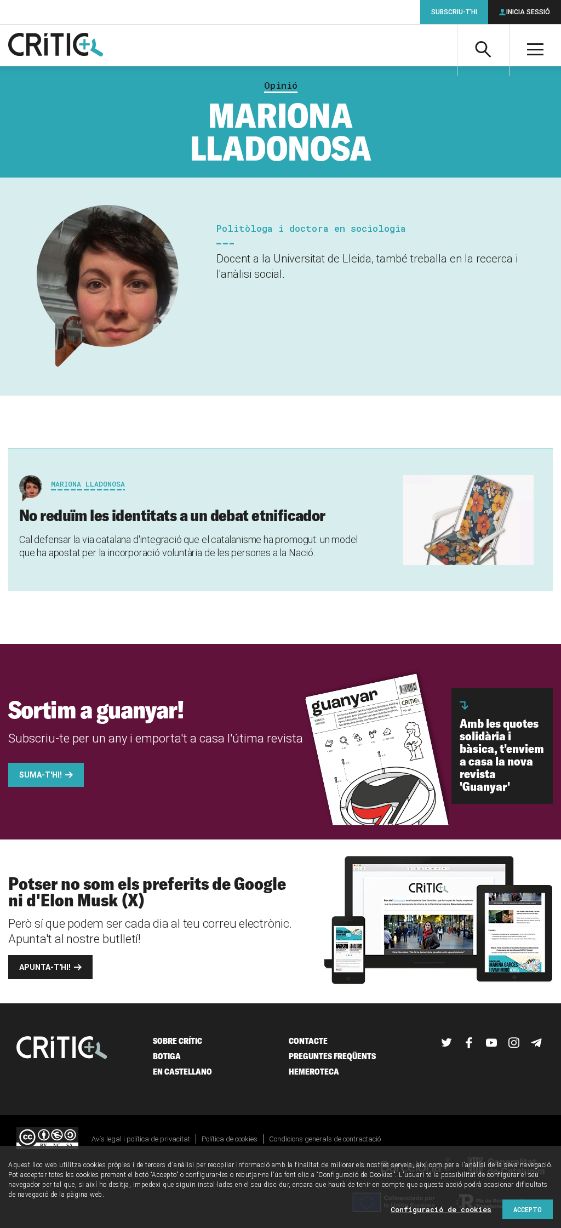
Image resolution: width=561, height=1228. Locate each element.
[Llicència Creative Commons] (47, 1139)
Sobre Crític (177, 1041)
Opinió (280, 85)
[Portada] (55, 45)
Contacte (308, 1041)
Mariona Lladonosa (88, 484)
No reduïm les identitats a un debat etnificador (172, 515)
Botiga (167, 1056)
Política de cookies (229, 1139)
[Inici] (61, 1048)
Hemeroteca (314, 1071)
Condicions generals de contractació (325, 1139)
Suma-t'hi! (40, 774)
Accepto (527, 1209)
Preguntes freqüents (332, 1056)
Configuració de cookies (441, 1209)
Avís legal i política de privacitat (140, 1139)
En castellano (182, 1071)
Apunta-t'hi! (45, 967)
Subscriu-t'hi (454, 12)
